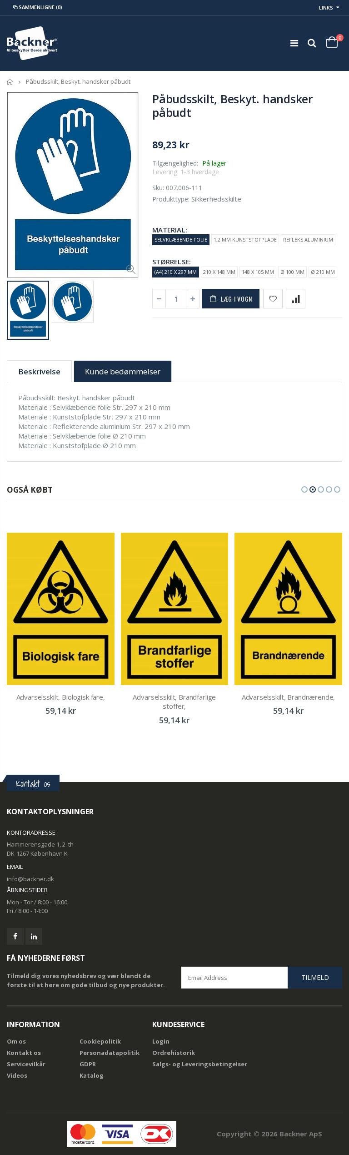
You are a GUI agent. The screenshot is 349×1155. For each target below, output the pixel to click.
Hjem (10, 82)
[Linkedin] (33, 936)
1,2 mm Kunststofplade (245, 239)
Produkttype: (170, 199)
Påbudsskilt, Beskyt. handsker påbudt (232, 105)
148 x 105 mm (258, 271)
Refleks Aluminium (308, 239)
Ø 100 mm (292, 271)
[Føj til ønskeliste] (273, 298)
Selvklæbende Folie (181, 239)
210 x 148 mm (219, 271)
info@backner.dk (30, 879)
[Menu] (294, 43)
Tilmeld (315, 977)
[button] (304, 489)
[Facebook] (15, 936)
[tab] (39, 371)
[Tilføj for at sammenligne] (295, 298)
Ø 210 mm (323, 271)
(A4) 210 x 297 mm (176, 271)
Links (326, 7)
